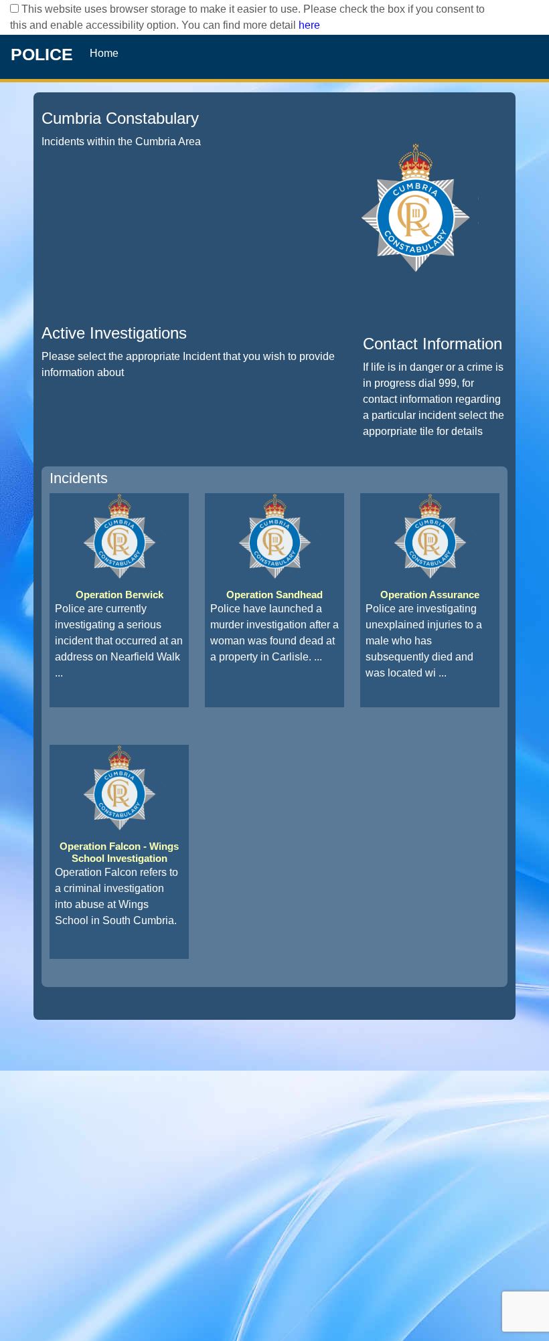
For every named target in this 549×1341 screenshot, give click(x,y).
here (309, 25)
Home (104, 53)
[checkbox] (14, 8)
